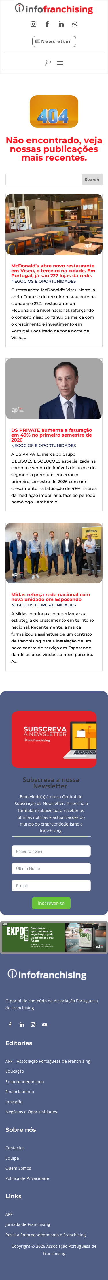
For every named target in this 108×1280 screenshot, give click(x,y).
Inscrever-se (51, 903)
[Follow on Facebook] (47, 24)
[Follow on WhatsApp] (75, 24)
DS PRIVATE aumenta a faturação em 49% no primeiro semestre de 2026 (51, 435)
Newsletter (56, 41)
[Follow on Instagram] (33, 24)
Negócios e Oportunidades (43, 281)
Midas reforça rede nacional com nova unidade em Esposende (50, 597)
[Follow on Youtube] (44, 1024)
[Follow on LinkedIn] (61, 24)
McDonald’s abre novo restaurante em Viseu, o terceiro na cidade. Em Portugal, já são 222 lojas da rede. (53, 270)
